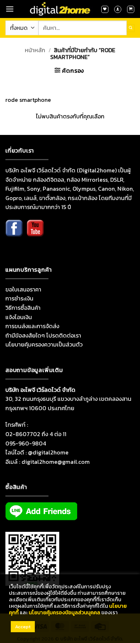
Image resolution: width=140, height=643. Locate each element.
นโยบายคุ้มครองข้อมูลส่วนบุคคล (64, 612)
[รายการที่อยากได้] (104, 9)
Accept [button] (23, 626)
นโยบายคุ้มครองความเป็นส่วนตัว (44, 344)
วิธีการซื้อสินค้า (23, 307)
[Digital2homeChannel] (35, 233)
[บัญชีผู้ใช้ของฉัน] (117, 9)
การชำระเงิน (19, 298)
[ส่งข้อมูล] (131, 28)
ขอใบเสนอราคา (23, 289)
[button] (9, 9)
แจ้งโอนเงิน (18, 317)
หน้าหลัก (35, 50)
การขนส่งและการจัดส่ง (32, 326)
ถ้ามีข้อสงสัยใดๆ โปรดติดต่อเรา (43, 335)
